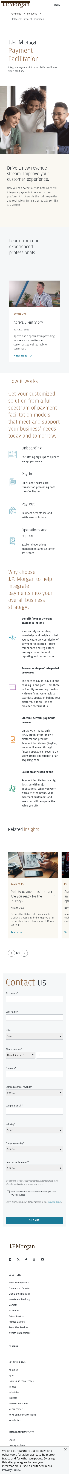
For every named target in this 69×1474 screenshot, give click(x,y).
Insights (13, 1397)
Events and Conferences (21, 1381)
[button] (65, 1449)
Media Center (15, 1409)
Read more (16, 932)
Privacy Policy (11, 1470)
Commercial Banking (19, 1288)
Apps (11, 1375)
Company (10, 1068)
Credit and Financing (19, 1293)
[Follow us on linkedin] (10, 1259)
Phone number (13, 1049)
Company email (14, 1105)
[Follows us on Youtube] (42, 1259)
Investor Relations (18, 1403)
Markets (13, 1305)
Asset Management (19, 1282)
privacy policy (54, 1202)
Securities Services (18, 1327)
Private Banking (17, 1321)
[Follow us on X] (18, 1259)
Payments (14, 1310)
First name (11, 993)
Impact (12, 1386)
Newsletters (15, 1420)
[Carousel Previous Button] (11, 953)
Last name (11, 1011)
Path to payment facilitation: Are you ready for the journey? (31, 896)
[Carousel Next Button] (24, 953)
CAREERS (13, 1346)
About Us (13, 1369)
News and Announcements (22, 1414)
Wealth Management (20, 1333)
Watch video (20, 355)
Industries (14, 1392)
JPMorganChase (17, 1445)
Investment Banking (19, 1299)
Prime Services (16, 1316)
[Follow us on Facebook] (26, 1259)
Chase (12, 1439)
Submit (34, 1220)
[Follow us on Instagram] (34, 1259)
